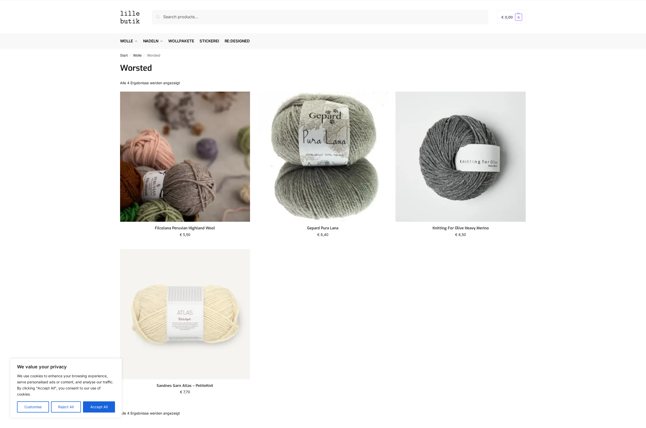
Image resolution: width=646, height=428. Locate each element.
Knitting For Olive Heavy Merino (461, 228)
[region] (66, 388)
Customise (33, 407)
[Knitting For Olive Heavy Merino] (460, 157)
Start (124, 55)
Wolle (137, 55)
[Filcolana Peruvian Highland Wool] (185, 157)
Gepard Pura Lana (322, 228)
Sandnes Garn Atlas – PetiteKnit (185, 385)
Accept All (99, 407)
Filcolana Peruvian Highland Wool (185, 228)
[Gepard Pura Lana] (323, 157)
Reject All (66, 407)
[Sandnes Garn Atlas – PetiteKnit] (185, 314)
